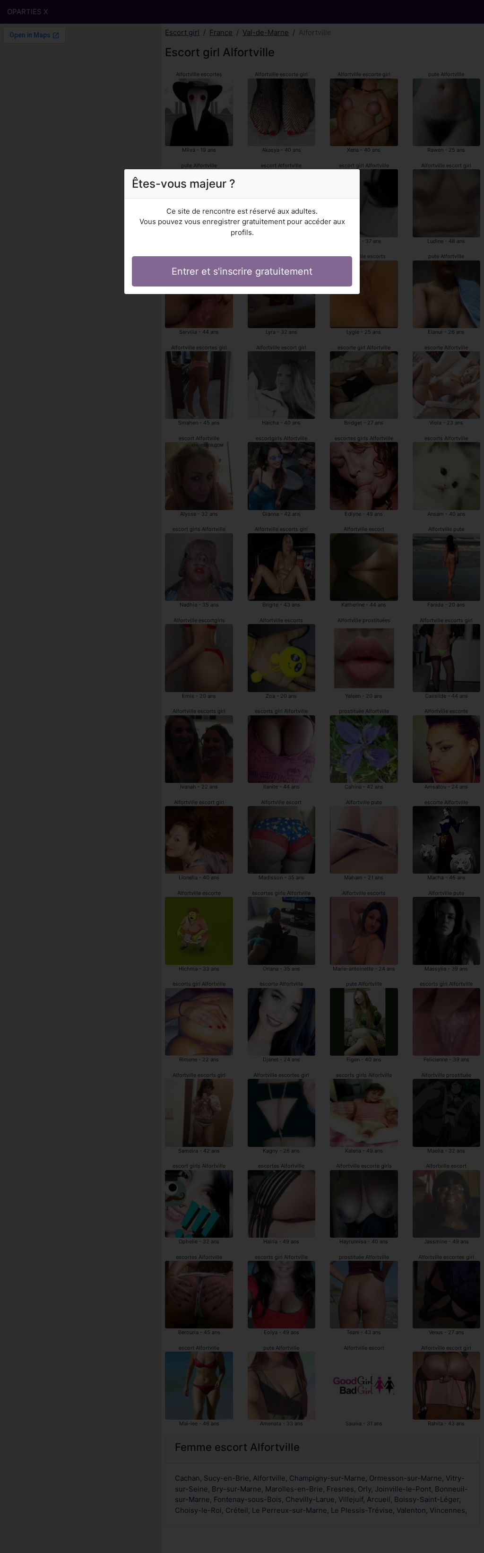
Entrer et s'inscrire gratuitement (242, 271)
